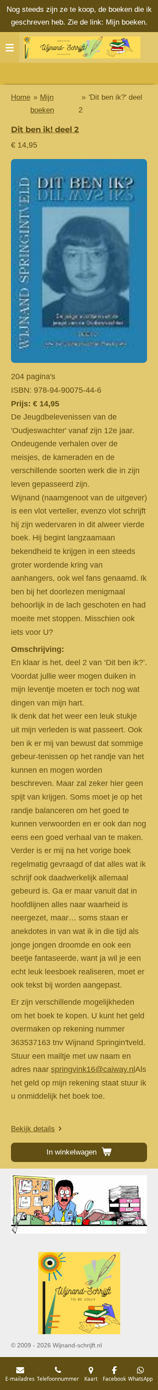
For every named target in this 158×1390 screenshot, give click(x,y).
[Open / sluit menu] (9, 47)
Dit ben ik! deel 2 (45, 129)
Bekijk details (33, 1129)
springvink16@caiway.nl (93, 1069)
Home (20, 97)
